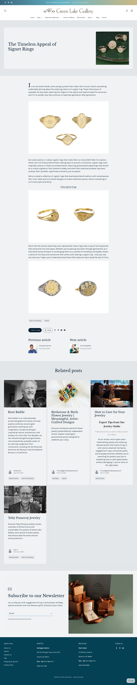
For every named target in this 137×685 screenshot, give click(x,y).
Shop (39, 17)
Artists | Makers (68, 17)
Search (6, 651)
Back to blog (35, 330)
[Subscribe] (51, 613)
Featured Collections (52, 17)
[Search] (5, 11)
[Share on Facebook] (55, 330)
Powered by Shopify (78, 677)
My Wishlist (81, 17)
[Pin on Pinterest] (58, 330)
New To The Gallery (35, 321)
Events (104, 17)
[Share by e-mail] (64, 330)
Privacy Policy (8, 665)
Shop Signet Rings (69, 187)
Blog (97, 17)
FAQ (5, 658)
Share (49, 330)
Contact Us (8, 655)
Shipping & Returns (11, 661)
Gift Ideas (56, 478)
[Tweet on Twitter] (61, 330)
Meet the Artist (13, 478)
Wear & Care (100, 478)
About (90, 17)
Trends (47, 321)
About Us (7, 648)
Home (32, 17)
